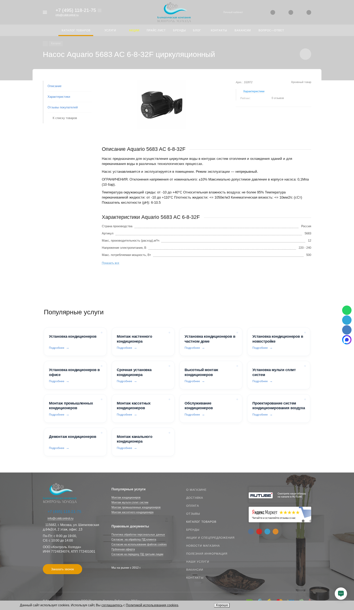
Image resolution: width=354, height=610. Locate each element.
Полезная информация (206, 553)
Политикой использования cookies (152, 605)
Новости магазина (203, 545)
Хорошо (222, 605)
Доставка (194, 497)
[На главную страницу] (174, 12)
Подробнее (56, 347)
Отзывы (193, 513)
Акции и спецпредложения (210, 537)
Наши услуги (197, 561)
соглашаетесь (112, 605)
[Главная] (45, 43)
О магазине (196, 489)
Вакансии (194, 569)
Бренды (192, 529)
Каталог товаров (201, 521)
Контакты (194, 577)
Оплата (192, 505)
